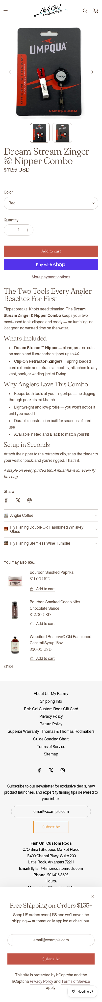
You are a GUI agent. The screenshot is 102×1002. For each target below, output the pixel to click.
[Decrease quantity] (9, 230)
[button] (10, 72)
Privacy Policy (41, 981)
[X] (51, 770)
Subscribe (51, 826)
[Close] (92, 896)
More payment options (51, 277)
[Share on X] (17, 501)
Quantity (11, 220)
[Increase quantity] (27, 230)
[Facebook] (39, 770)
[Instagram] (62, 770)
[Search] (84, 10)
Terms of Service (75, 981)
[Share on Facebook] (6, 501)
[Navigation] (5, 10)
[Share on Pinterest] (29, 501)
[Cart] (95, 10)
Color (8, 192)
